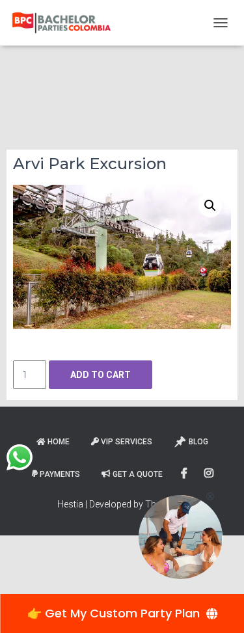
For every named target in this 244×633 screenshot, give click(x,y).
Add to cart (100, 375)
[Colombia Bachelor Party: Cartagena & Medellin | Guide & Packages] (66, 23)
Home (58, 441)
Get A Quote (138, 474)
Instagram (210, 474)
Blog (198, 441)
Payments (60, 474)
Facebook (185, 474)
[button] (210, 205)
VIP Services (126, 441)
